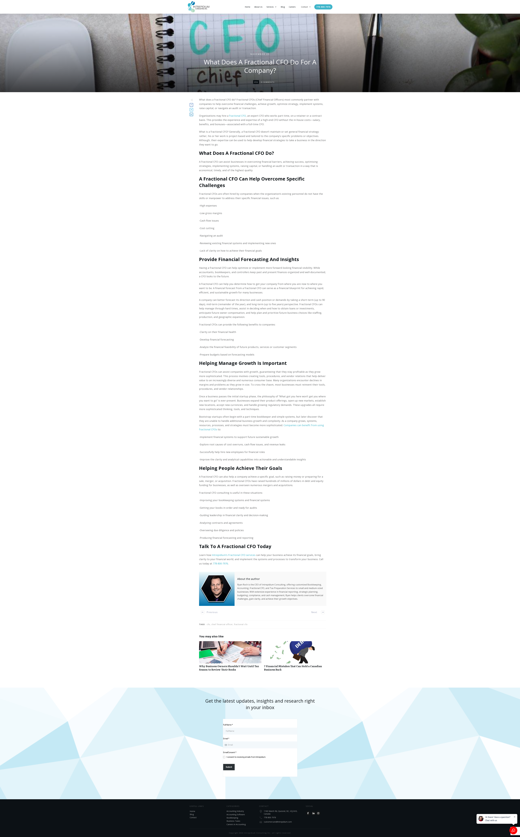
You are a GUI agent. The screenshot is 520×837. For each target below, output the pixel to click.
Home (192, 811)
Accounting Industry (235, 811)
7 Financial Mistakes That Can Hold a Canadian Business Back (295, 657)
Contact (193, 817)
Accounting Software (236, 814)
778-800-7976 (220, 563)
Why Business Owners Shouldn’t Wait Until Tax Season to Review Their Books (230, 657)
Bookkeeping (232, 817)
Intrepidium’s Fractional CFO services (233, 555)
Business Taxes (233, 821)
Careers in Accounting (236, 824)
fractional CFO (237, 115)
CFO (256, 82)
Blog (192, 814)
